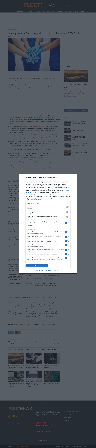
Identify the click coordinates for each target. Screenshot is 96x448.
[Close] (74, 177)
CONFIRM (37, 265)
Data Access (48, 270)
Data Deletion (39, 270)
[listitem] (48, 203)
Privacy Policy (56, 270)
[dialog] (48, 224)
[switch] (67, 207)
